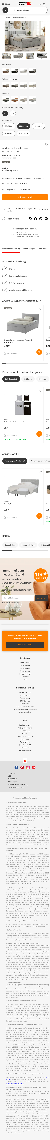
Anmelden (41, 598)
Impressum (12, 773)
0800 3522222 (21, 233)
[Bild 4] (42, 55)
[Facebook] (35, 218)
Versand (15, 171)
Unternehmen (25, 742)
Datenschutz (12, 779)
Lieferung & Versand (18, 276)
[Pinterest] (40, 218)
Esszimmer (25, 677)
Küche (25, 679)
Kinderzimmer (25, 674)
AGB (9, 776)
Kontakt (25, 733)
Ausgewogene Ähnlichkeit (15, 461)
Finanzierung (25, 698)
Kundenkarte (25, 695)
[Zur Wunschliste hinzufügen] (46, 144)
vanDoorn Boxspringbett (12, 470)
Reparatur (25, 739)
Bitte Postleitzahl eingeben (14, 183)
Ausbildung (25, 747)
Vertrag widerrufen (25, 728)
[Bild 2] (18, 55)
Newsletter (25, 704)
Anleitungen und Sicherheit (21, 290)
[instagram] (28, 767)
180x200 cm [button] (8, 133)
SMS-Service (25, 701)
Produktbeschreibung (11, 249)
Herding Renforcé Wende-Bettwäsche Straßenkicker (23, 388)
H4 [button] (13, 113)
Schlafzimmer (25, 665)
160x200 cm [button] (38, 126)
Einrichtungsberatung (25, 706)
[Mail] (46, 218)
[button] (6, 4)
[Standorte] (40, 4)
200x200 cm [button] (23, 133)
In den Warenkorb (25, 197)
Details (12, 269)
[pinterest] (22, 767)
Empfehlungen (29, 249)
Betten (6, 536)
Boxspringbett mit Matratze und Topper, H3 (20, 306)
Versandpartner (23, 189)
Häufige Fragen (25, 725)
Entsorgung (25, 731)
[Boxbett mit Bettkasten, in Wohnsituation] (25, 36)
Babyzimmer (25, 668)
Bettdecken (28, 379)
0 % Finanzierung (16, 283)
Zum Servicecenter (25, 645)
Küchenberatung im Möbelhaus (25, 709)
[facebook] (16, 767)
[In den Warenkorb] (39, 352)
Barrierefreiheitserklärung (18, 784)
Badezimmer (25, 671)
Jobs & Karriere (25, 745)
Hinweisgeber (13, 781)
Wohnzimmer (25, 663)
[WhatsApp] (30, 218)
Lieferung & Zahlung (25, 736)
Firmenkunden (25, 712)
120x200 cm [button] (8, 126)
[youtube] (33, 767)
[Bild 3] (30, 55)
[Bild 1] (6, 55)
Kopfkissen (42, 379)
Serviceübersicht (25, 692)
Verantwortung (25, 750)
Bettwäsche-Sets (11, 379)
